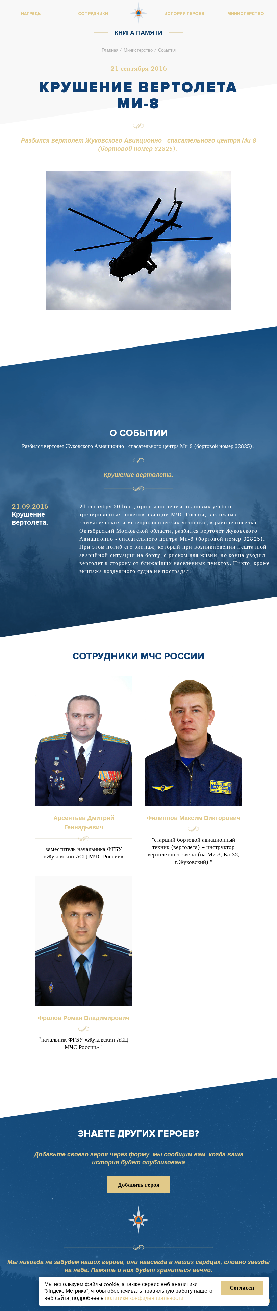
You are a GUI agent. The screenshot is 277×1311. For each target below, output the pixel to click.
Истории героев (184, 13)
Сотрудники (93, 13)
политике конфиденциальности (144, 1297)
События (167, 50)
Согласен (242, 1287)
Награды (31, 13)
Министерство (138, 50)
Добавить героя (138, 1184)
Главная (110, 50)
